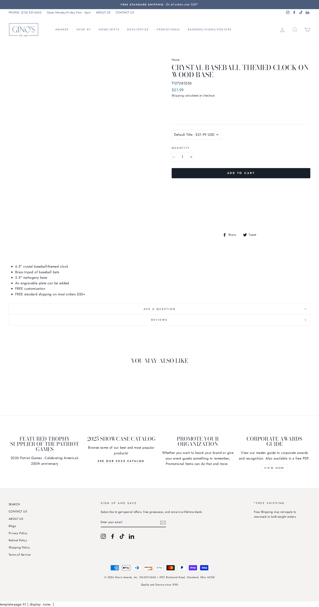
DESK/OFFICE (138, 29)
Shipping (178, 95)
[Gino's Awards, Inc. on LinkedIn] (131, 536)
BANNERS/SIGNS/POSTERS (210, 29)
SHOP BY (84, 29)
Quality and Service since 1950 (159, 585)
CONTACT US (125, 12)
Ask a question (159, 309)
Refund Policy (18, 540)
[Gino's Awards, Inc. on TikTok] (122, 536)
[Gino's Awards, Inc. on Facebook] (112, 536)
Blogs (12, 526)
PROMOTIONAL (168, 29)
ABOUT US (103, 12)
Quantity (181, 148)
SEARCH (14, 504)
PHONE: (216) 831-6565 (25, 12)
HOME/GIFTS (109, 29)
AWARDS (62, 29)
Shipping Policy (19, 547)
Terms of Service (20, 554)
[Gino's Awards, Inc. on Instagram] (103, 536)
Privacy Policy (18, 533)
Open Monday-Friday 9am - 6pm (69, 12)
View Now (274, 468)
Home (176, 59)
